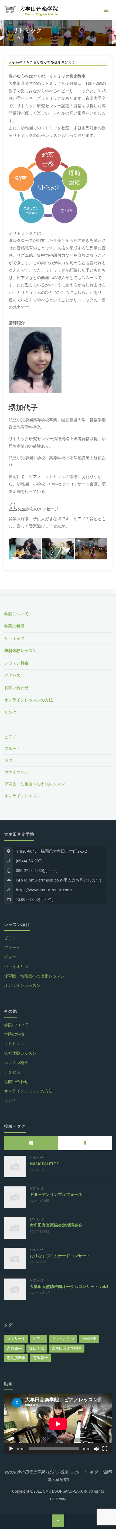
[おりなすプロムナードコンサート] (15, 1258)
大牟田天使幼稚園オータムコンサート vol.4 (69, 1286)
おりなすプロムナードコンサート (60, 1255)
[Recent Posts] (31, 1143)
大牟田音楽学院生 (67, 1348)
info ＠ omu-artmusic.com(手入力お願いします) (58, 880)
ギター (10, 760)
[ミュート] (96, 1448)
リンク (10, 712)
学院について (16, 613)
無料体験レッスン (20, 650)
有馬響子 (40, 1357)
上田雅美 (89, 1338)
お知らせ (37, 1157)
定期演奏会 (16, 1357)
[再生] (11, 1448)
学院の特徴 (14, 625)
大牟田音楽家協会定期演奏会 (56, 1225)
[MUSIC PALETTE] (15, 1166)
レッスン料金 (16, 663)
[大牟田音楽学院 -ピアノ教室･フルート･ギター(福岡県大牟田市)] (31, 10)
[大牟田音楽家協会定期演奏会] (15, 1228)
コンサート (16, 1338)
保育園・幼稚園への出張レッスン (34, 783)
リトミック (14, 638)
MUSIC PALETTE (44, 1163)
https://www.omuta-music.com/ (44, 889)
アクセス (12, 675)
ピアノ (10, 736)
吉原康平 (14, 1348)
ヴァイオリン (16, 772)
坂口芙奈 (36, 1348)
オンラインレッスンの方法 (28, 699)
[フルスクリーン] (105, 1448)
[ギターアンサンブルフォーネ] (15, 1197)
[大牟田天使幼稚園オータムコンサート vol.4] (15, 1289)
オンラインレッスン (22, 795)
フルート (12, 748)
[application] (58, 1424)
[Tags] (85, 1143)
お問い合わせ (16, 687)
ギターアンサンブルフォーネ (56, 1194)
